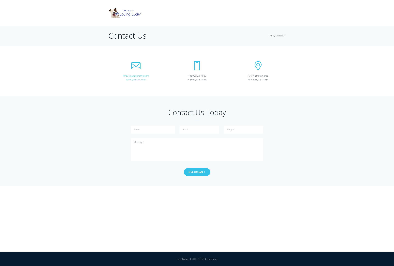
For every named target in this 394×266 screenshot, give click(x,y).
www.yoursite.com (136, 79)
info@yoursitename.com (136, 75)
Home (271, 35)
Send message (195, 172)
